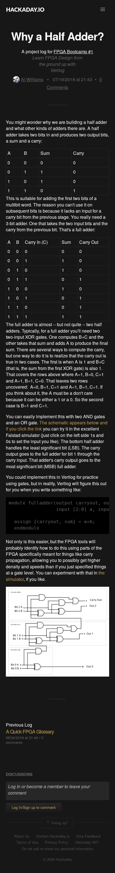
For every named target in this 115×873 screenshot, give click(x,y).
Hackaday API (87, 842)
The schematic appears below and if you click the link (56, 425)
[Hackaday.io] (25, 9)
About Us (21, 836)
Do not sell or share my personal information (57, 848)
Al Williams (32, 79)
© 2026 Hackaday (57, 859)
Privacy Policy (56, 842)
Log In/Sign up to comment (34, 807)
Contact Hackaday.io (53, 836)
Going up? (59, 822)
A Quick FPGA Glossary (30, 731)
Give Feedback (88, 836)
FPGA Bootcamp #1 (73, 51)
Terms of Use (27, 842)
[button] (102, 9)
